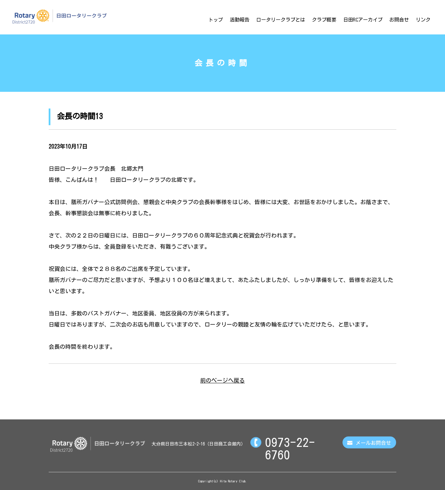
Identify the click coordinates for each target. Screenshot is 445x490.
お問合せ (399, 19)
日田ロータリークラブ (59, 16)
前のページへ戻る (222, 380)
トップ (215, 19)
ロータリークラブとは (280, 19)
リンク (423, 19)
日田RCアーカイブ (362, 19)
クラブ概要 (324, 19)
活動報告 (239, 19)
